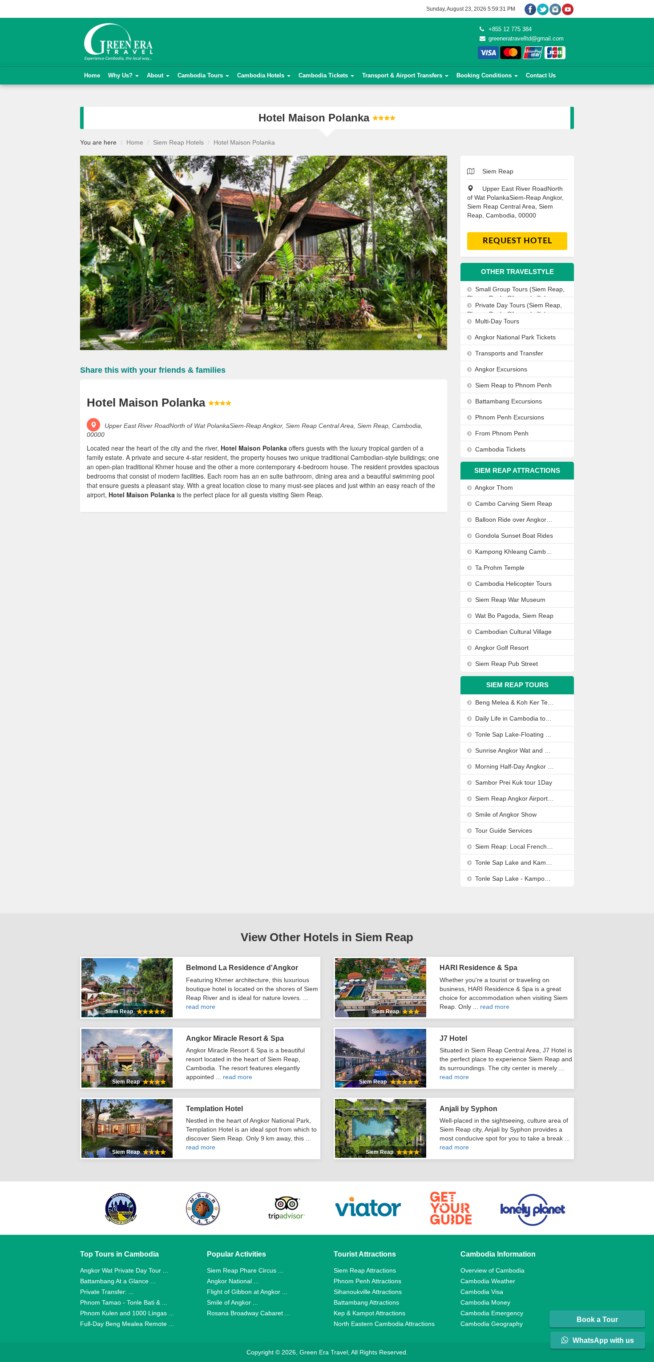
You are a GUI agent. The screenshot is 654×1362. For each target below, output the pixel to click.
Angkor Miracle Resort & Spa (235, 1038)
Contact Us (541, 75)
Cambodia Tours (201, 75)
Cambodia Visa (481, 1291)
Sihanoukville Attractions (368, 1291)
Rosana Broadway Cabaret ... (248, 1313)
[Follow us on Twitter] (543, 8)
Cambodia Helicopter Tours (512, 583)
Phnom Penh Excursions (508, 417)
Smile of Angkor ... (232, 1302)
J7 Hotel (453, 1038)
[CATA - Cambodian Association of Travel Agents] (204, 1208)
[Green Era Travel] (117, 41)
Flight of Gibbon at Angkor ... (247, 1291)
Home (92, 75)
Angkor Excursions (500, 369)
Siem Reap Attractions (365, 1270)
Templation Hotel (214, 1108)
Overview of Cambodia (492, 1270)
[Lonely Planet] (533, 1208)
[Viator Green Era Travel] (368, 1208)
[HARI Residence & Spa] (380, 987)
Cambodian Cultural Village (512, 631)
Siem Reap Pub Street (505, 663)
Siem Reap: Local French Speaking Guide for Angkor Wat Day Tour (513, 846)
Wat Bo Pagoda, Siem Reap (513, 615)
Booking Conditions (484, 75)
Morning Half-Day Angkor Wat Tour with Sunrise (513, 766)
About (156, 75)
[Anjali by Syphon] (380, 1128)
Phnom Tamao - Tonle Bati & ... (123, 1302)
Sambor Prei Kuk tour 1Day (512, 782)
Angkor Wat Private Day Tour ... (124, 1270)
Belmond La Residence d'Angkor (242, 967)
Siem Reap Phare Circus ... (245, 1270)
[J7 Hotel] (380, 1058)
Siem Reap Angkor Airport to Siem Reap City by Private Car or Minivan (513, 798)
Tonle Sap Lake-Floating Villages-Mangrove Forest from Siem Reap (513, 734)
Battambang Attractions (366, 1302)
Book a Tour (597, 1319)
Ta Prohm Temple (499, 567)
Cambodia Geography (491, 1323)
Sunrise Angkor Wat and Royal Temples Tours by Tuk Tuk (513, 750)
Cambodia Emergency (491, 1313)
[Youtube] (567, 8)
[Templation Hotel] (127, 1128)
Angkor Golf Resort (501, 647)
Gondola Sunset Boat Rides (513, 535)
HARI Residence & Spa (478, 967)
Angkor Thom (493, 487)
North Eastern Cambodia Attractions (384, 1323)
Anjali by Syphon (468, 1108)
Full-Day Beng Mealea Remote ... (127, 1323)
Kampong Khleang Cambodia (513, 551)
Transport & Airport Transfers (403, 75)
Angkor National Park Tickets (514, 337)
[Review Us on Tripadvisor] (286, 1208)
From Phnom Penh (501, 433)
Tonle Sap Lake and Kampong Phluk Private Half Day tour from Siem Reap (513, 862)
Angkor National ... (233, 1281)
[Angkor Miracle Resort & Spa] (127, 1058)
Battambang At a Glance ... (118, 1281)
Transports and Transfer (508, 353)
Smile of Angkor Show (505, 814)
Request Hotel (517, 241)
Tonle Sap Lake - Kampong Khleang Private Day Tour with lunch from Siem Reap (513, 878)
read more (200, 1006)
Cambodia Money (485, 1302)
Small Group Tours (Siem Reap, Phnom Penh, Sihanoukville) (516, 294)
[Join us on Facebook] (530, 8)
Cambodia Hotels (261, 75)
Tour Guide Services (502, 830)
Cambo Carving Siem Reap (512, 503)
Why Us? (121, 75)
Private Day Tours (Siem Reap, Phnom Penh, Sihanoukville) (514, 310)
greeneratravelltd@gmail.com (525, 38)
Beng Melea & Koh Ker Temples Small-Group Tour (513, 702)
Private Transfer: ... (107, 1291)
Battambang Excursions (507, 401)
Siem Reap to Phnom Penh (512, 385)
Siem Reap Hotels (178, 142)
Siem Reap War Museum (509, 599)
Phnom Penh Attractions (367, 1281)
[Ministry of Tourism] (121, 1208)
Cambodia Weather (487, 1281)
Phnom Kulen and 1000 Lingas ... (127, 1313)
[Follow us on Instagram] (555, 8)
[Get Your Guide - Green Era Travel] (450, 1208)
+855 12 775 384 (509, 29)
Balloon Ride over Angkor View (513, 519)
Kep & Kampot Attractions (369, 1313)
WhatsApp (602, 1340)
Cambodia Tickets (324, 75)
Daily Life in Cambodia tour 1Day (513, 718)
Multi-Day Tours (496, 321)
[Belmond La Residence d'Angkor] (127, 987)
